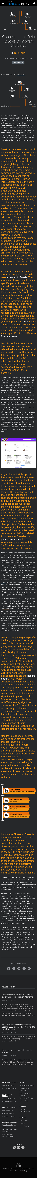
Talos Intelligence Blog (27, 1085)
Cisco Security (24, 1126)
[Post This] (13, 968)
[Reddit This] (24, 968)
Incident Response (9, 1108)
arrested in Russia (17, 277)
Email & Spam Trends (9, 1088)
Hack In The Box (29, 585)
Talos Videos (24, 1101)
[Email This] (29, 968)
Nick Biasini (20, 53)
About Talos (23, 1120)
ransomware (18, 63)
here (25, 321)
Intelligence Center (9, 1083)
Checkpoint (5, 626)
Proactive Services (8, 1113)
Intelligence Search (8, 1085)
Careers (22, 1123)
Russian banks (9, 336)
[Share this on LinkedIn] (18, 968)
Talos (29, 623)
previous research (11, 539)
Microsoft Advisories (9, 1102)
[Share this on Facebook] (8, 968)
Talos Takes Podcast (26, 1098)
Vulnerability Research (7, 1095)
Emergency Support (8, 1116)
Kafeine (6, 609)
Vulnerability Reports (9, 1099)
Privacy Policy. (23, 1171)
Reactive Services (8, 1110)
